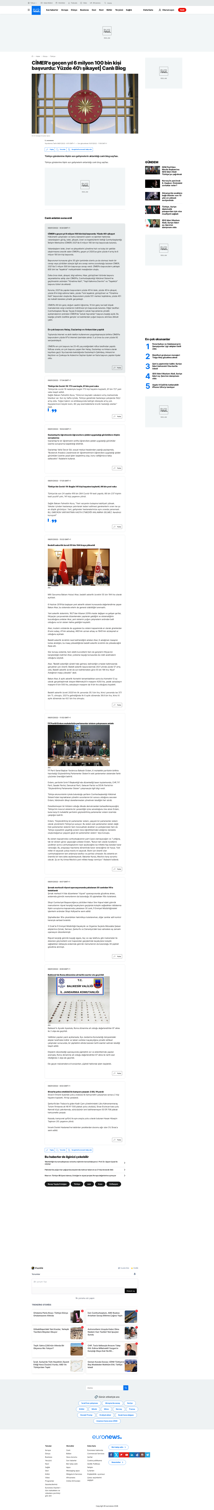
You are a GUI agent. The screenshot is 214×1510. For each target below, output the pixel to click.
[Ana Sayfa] (32, 56)
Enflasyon (113, 1184)
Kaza (100, 1184)
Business (84, 10)
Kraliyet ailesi (105, 1415)
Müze (106, 1409)
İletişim (90, 1467)
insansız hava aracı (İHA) (107, 1421)
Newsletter (116, 1462)
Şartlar (90, 1457)
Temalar (48, 1446)
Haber (38, 56)
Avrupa (64, 10)
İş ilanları (90, 1471)
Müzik (94, 1409)
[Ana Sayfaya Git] (36, 10)
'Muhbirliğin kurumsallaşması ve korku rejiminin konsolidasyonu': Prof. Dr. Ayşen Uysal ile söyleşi (81, 1163)
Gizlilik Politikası (93, 1464)
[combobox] (117, 3)
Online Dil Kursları (73, 1481)
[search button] (105, 3)
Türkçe (32, 3)
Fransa (132, 1409)
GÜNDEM (151, 162)
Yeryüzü (119, 10)
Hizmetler (70, 1446)
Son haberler (52, 10)
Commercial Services (95, 1453)
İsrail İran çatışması (89, 1403)
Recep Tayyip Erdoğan (57, 1184)
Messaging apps (73, 1471)
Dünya (74, 10)
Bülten (68, 1453)
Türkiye (52, 56)
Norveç (119, 1409)
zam (89, 1184)
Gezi (94, 10)
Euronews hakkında (95, 1450)
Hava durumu (71, 1457)
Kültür (109, 10)
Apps (68, 1467)
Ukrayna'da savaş (112, 1403)
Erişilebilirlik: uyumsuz (96, 1474)
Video (47, 1477)
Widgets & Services (74, 1474)
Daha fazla (91, 1446)
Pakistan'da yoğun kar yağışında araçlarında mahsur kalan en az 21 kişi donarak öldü (79, 1170)
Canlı (182, 10)
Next (101, 10)
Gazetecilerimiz (51, 1484)
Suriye (130, 1403)
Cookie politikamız (94, 1460)
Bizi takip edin (72, 1464)
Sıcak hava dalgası (126, 1415)
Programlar (49, 1481)
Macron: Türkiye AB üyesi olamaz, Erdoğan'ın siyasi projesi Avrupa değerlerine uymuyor (80, 1175)
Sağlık (129, 10)
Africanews (70, 1477)
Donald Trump (86, 1415)
